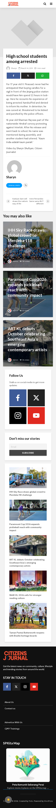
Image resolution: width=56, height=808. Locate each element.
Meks (31, 801)
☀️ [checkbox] (8, 799)
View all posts (14, 185)
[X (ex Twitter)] (36, 397)
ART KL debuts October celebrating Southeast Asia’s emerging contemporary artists (26, 562)
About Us (9, 702)
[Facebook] (17, 397)
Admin (15, 261)
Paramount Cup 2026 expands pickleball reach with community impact (25, 527)
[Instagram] (17, 415)
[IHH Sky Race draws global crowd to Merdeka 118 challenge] (28, 244)
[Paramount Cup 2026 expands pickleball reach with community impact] (28, 293)
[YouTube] (36, 415)
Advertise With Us (13, 722)
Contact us (10, 708)
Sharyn (14, 68)
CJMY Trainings (12, 728)
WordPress (48, 801)
